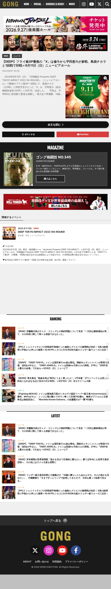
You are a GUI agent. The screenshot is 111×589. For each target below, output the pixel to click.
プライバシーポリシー (76, 561)
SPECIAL (37, 4)
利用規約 (57, 561)
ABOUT (27, 561)
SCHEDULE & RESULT (55, 4)
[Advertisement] (55, 289)
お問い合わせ (42, 561)
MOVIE (72, 4)
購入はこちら (50, 178)
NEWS (26, 4)
